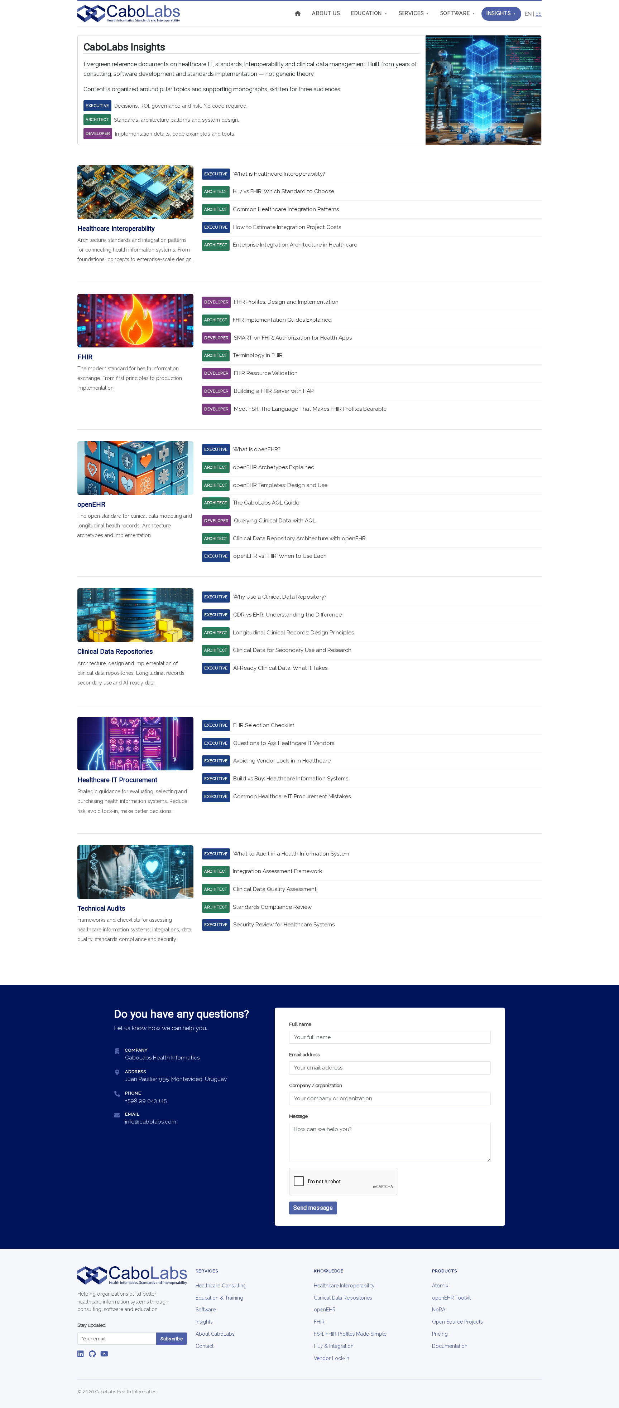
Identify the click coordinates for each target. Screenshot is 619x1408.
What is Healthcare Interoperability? (279, 174)
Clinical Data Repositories (343, 1298)
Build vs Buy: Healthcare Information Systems (290, 778)
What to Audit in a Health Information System (291, 854)
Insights (501, 13)
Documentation (449, 1346)
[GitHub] (92, 1354)
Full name (300, 1024)
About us (326, 13)
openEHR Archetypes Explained (274, 467)
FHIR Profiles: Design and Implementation (286, 302)
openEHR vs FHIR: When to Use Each (280, 556)
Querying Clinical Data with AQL (275, 520)
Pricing (440, 1334)
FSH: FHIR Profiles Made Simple (350, 1334)
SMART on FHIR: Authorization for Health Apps (293, 338)
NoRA (438, 1309)
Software (457, 13)
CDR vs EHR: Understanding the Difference (287, 615)
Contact (204, 1346)
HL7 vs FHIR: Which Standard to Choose (283, 191)
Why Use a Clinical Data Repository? (280, 597)
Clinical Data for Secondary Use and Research (292, 650)
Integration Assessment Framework (277, 871)
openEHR (325, 1309)
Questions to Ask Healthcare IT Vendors (283, 743)
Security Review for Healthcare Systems (284, 924)
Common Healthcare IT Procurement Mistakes (292, 796)
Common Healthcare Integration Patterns (286, 209)
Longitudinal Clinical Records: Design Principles (293, 632)
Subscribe (171, 1338)
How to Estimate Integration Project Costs (287, 227)
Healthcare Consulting (221, 1285)
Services (414, 13)
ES (539, 14)
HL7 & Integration (334, 1346)
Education (369, 13)
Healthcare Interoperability (344, 1285)
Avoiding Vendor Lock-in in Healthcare (282, 760)
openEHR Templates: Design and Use (280, 485)
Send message (313, 1207)
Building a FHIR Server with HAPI (274, 391)
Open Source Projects (457, 1322)
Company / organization (315, 1085)
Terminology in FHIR (258, 355)
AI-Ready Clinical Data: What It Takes (280, 668)
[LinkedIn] (80, 1354)
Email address (304, 1054)
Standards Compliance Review (272, 907)
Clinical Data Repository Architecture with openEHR (299, 538)
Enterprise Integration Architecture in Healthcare (295, 245)
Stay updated (91, 1325)
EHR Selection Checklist (263, 725)
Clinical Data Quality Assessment (275, 889)
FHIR (319, 1322)
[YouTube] (104, 1354)
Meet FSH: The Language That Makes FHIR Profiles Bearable (310, 409)
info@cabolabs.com (150, 1122)
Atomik (440, 1285)
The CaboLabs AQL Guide (266, 503)
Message (298, 1116)
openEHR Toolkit (451, 1298)
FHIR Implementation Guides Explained (282, 320)
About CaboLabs (215, 1334)
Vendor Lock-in (331, 1358)
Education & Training (219, 1298)
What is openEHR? (256, 449)
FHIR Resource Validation (266, 373)
